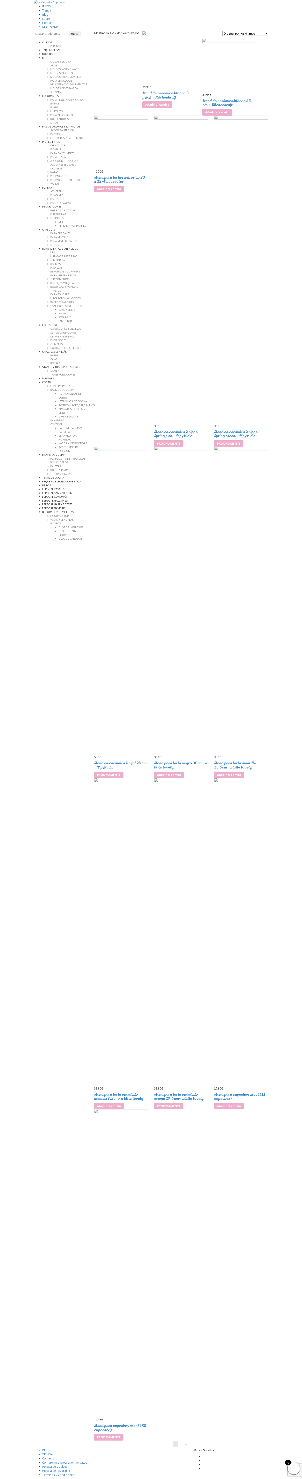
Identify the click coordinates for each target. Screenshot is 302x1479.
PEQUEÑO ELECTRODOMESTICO (61, 481)
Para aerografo (61, 115)
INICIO (46, 6)
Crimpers (56, 344)
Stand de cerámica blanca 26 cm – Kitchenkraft (226, 102)
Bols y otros (59, 462)
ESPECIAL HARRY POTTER (57, 504)
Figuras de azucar (63, 210)
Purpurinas (58, 214)
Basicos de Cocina (62, 390)
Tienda (46, 10)
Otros (54, 245)
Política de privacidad (56, 1471)
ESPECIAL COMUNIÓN (55, 496)
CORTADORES (50, 325)
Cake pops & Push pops (66, 306)
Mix (61, 222)
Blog (45, 14)
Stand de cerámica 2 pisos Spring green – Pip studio (235, 434)
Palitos (64, 313)
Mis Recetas (50, 27)
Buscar (75, 34)
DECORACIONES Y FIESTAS (58, 512)
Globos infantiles (71, 527)
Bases (54, 355)
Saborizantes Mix (62, 130)
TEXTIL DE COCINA (53, 477)
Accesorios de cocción (68, 449)
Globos (55, 523)
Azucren (56, 191)
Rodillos (56, 267)
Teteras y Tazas (61, 474)
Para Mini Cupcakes (63, 241)
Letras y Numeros (62, 336)
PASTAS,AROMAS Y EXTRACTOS (61, 126)
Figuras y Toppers (62, 516)
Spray (54, 122)
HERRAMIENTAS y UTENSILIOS (60, 248)
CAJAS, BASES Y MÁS (54, 352)
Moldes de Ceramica (64, 88)
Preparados (58, 176)
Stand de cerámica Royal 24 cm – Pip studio (120, 765)
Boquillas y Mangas (64, 287)
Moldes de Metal (61, 73)
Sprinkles (57, 218)
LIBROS (46, 485)
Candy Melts (67, 310)
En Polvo (56, 111)
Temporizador (60, 260)
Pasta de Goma (60, 203)
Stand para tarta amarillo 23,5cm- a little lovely (235, 765)
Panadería (57, 420)
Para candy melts (62, 153)
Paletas (55, 466)
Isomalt (55, 149)
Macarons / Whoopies (65, 298)
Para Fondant (59, 294)
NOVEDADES (50, 54)
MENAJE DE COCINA (53, 455)
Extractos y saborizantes (68, 138)
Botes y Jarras (60, 470)
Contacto (48, 23)
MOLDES (47, 58)
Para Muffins (59, 237)
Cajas (54, 359)
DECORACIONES (52, 206)
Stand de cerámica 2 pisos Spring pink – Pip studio (175, 434)
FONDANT (48, 187)
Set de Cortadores (63, 332)
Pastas (55, 134)
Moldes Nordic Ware (64, 69)
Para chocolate (61, 80)
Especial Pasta (60, 386)
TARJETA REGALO (52, 50)
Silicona (56, 92)
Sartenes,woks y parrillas (70, 430)
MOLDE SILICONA (60, 61)
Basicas (55, 264)
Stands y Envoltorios (67, 319)
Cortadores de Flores (65, 348)
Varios (55, 183)
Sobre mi (48, 19)
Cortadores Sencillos (65, 328)
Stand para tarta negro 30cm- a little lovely (180, 765)
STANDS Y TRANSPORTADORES (61, 367)
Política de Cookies (54, 1467)
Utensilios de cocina (73, 401)
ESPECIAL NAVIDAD (53, 508)
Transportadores (63, 374)
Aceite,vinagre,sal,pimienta (77, 405)
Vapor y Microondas (73, 443)
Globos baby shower (67, 533)
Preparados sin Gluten (66, 180)
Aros (53, 65)
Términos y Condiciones (58, 1475)
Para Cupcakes (60, 233)
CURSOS (47, 42)
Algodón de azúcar (64, 161)
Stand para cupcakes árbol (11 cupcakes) (239, 1096)
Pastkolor (57, 199)
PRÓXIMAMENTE (169, 443)
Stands (55, 371)
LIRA (52, 252)
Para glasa (58, 157)
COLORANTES (50, 96)
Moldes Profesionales (66, 77)
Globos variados (71, 538)
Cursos (55, 46)
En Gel (54, 107)
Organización (68, 416)
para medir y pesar (63, 275)
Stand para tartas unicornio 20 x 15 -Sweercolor (119, 179)
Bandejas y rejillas (62, 283)
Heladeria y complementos (68, 84)
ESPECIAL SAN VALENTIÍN (57, 493)
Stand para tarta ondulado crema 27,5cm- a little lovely (178, 1096)
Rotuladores (59, 119)
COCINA (47, 382)
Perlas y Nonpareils (72, 225)
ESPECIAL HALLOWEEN (55, 500)
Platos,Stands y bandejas (68, 458)
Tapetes (55, 290)
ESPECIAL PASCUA (53, 489)
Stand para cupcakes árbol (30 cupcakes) (120, 1427)
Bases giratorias (62, 302)
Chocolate (57, 145)
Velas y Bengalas (62, 520)
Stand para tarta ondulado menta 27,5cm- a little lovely (118, 1096)
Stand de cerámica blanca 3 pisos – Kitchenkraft (165, 95)
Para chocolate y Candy (67, 100)
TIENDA (47, 1454)
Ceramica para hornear (68, 437)
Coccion (56, 424)
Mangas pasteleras (63, 256)
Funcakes (56, 195)
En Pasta (56, 103)
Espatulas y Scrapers (65, 271)
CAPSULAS (48, 229)
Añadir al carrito (157, 105)
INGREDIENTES (51, 142)
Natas (54, 172)
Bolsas (55, 363)
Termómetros (60, 279)
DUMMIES (48, 378)
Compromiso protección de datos (64, 1462)
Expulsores (58, 340)
